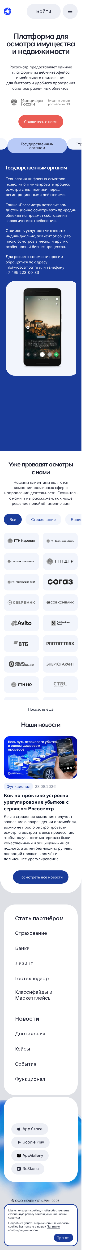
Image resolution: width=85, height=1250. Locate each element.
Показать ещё (41, 709)
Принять (63, 1238)
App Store (32, 1129)
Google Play (33, 1142)
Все (12, 519)
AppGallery (33, 1155)
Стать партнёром (39, 918)
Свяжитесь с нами (41, 121)
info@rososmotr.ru (22, 272)
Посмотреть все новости (41, 877)
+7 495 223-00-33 (22, 277)
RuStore (31, 1169)
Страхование (43, 519)
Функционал (18, 786)
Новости (27, 1018)
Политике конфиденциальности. (34, 1228)
